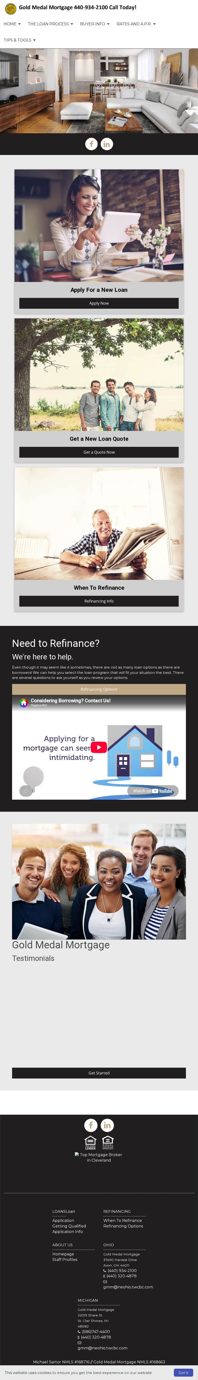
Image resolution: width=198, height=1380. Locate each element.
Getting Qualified (69, 1226)
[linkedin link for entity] (106, 143)
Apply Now (99, 303)
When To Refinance (122, 1220)
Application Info (67, 1231)
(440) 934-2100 (122, 1270)
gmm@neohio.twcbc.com (128, 1287)
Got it (183, 1372)
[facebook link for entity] (91, 143)
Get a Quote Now (99, 452)
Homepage (63, 1254)
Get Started (99, 1073)
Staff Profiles (64, 1259)
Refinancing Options (99, 689)
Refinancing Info (99, 601)
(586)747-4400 (96, 1331)
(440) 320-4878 (121, 1276)
